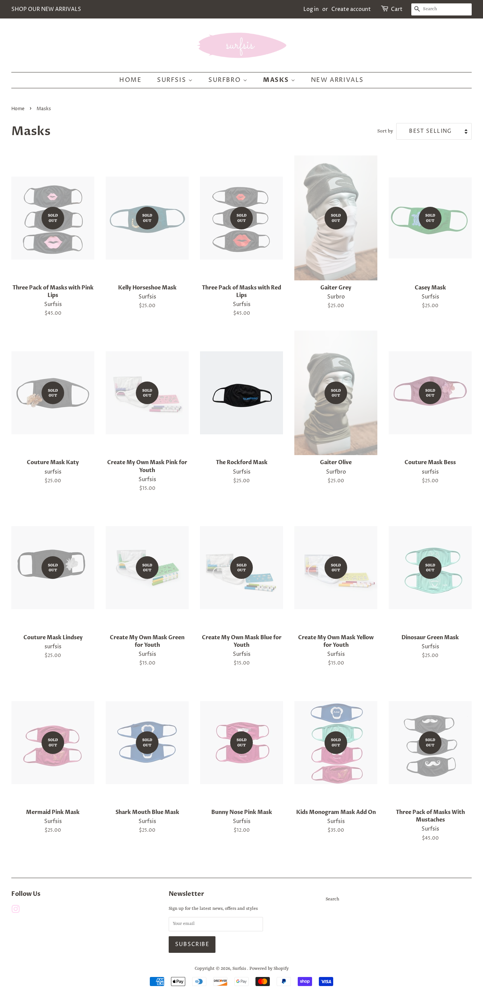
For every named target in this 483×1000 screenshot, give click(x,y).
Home (130, 80)
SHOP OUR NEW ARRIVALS (46, 9)
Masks (277, 80)
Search (332, 899)
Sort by (385, 131)
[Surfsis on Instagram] (15, 911)
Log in (311, 9)
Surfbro (225, 80)
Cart (397, 9)
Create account (351, 9)
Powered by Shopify (269, 968)
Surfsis (172, 80)
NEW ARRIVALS (337, 80)
